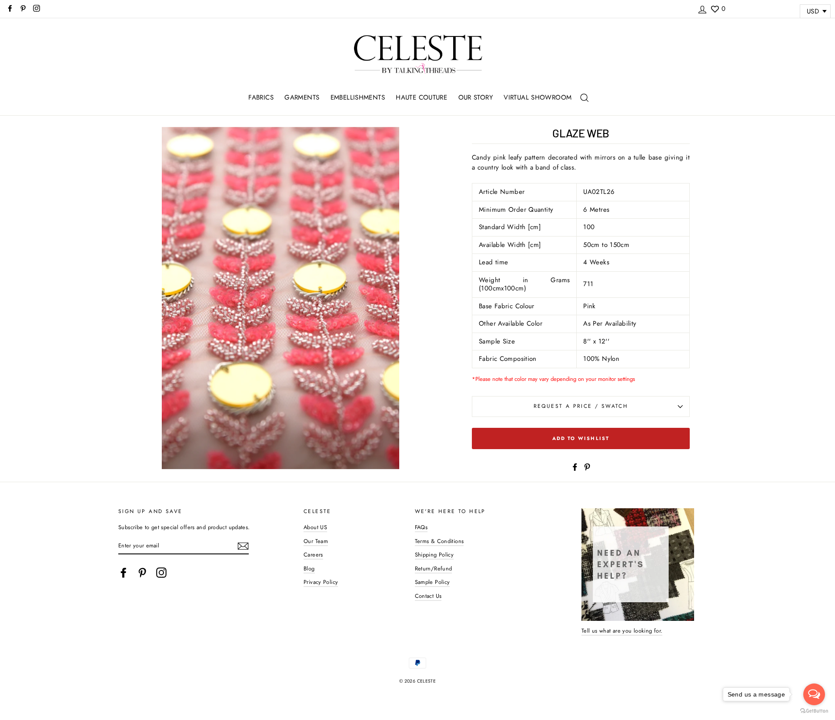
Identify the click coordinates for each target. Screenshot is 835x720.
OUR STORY (475, 97)
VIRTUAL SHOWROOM (537, 97)
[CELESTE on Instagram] (161, 572)
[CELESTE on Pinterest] (142, 572)
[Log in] (702, 8)
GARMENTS (301, 97)
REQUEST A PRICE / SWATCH (581, 406)
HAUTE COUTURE (421, 97)
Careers (313, 554)
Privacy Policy (321, 582)
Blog (309, 568)
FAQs (421, 527)
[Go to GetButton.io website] (814, 711)
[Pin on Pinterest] (587, 466)
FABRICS (261, 97)
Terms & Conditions (439, 541)
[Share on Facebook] (575, 466)
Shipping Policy (434, 554)
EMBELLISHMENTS (358, 97)
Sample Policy (432, 582)
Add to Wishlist (581, 438)
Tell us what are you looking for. (621, 631)
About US (315, 527)
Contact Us (428, 596)
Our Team (316, 541)
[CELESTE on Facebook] (123, 572)
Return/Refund (433, 568)
